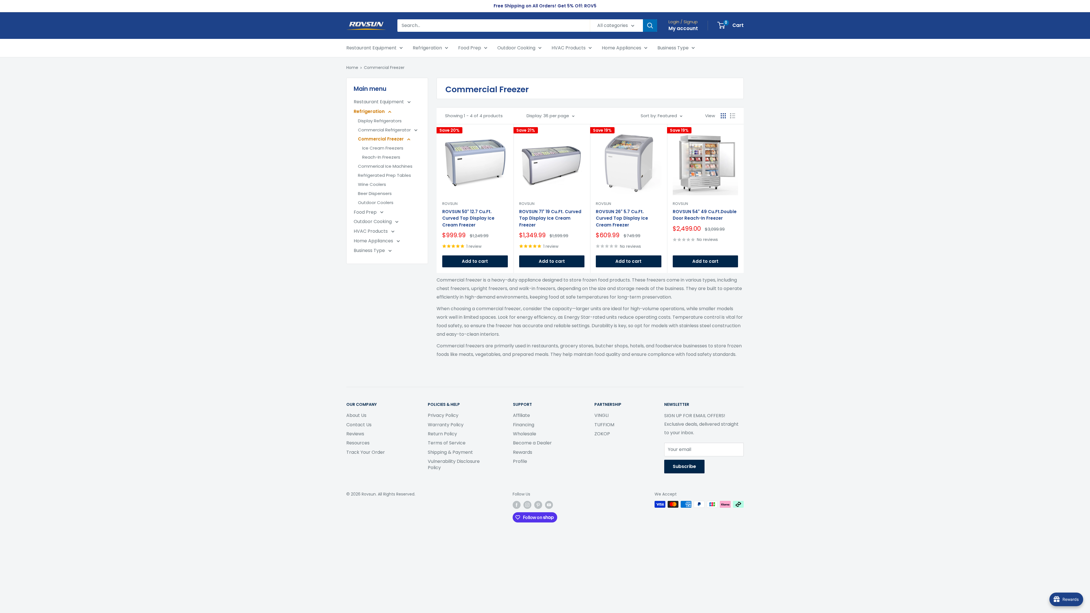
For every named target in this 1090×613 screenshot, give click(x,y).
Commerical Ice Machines (385, 166)
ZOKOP (602, 434)
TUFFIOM (604, 424)
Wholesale (524, 434)
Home (352, 67)
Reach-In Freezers (381, 157)
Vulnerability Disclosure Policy (454, 464)
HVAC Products (569, 48)
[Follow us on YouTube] (549, 505)
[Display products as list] (732, 115)
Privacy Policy (443, 415)
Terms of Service (447, 443)
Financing (523, 424)
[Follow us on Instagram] (527, 505)
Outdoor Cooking (516, 48)
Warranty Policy (446, 424)
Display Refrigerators (380, 121)
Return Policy (442, 434)
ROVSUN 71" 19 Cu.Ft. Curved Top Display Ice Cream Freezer (550, 218)
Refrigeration (427, 48)
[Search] (650, 25)
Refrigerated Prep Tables (384, 175)
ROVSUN (450, 203)
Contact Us (359, 424)
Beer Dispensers (375, 193)
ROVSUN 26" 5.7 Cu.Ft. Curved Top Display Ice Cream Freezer (622, 218)
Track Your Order (365, 452)
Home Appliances (621, 48)
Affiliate (521, 415)
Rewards (522, 452)
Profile (520, 461)
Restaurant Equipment (371, 48)
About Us (356, 415)
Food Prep (469, 48)
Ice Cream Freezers (382, 148)
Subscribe (684, 466)
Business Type (673, 48)
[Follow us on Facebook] (517, 505)
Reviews (355, 434)
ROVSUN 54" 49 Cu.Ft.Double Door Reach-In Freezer (705, 215)
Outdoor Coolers (375, 202)
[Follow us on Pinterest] (538, 505)
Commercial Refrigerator (385, 130)
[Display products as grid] (723, 115)
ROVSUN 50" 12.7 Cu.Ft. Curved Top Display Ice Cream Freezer (468, 218)
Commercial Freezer (384, 67)
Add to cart (475, 261)
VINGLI (601, 415)
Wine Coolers (372, 184)
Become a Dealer (532, 443)
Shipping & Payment (450, 452)
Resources (358, 443)
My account (683, 28)
